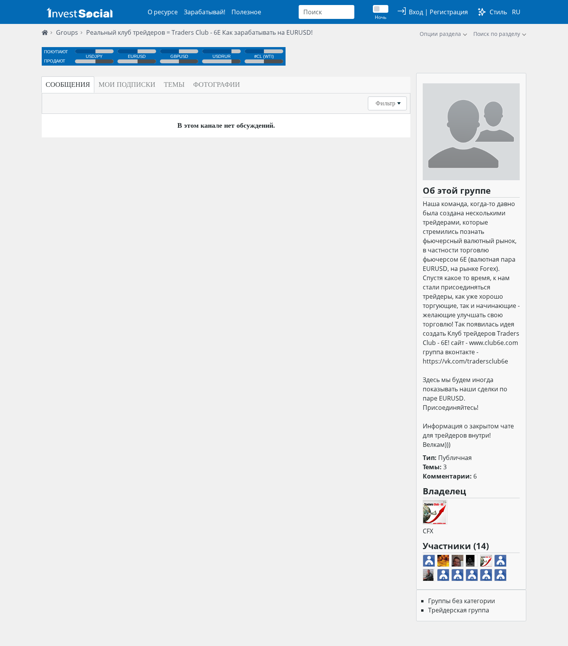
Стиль (498, 12)
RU (516, 12)
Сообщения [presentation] (68, 84)
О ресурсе (163, 12)
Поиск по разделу (496, 33)
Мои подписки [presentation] (127, 84)
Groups (67, 32)
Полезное (246, 12)
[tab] (67, 84)
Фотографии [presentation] (216, 84)
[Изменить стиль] (481, 12)
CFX (428, 531)
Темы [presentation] (174, 84)
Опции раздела (440, 33)
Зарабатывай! (204, 12)
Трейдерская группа (458, 610)
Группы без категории (461, 601)
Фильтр (385, 103)
